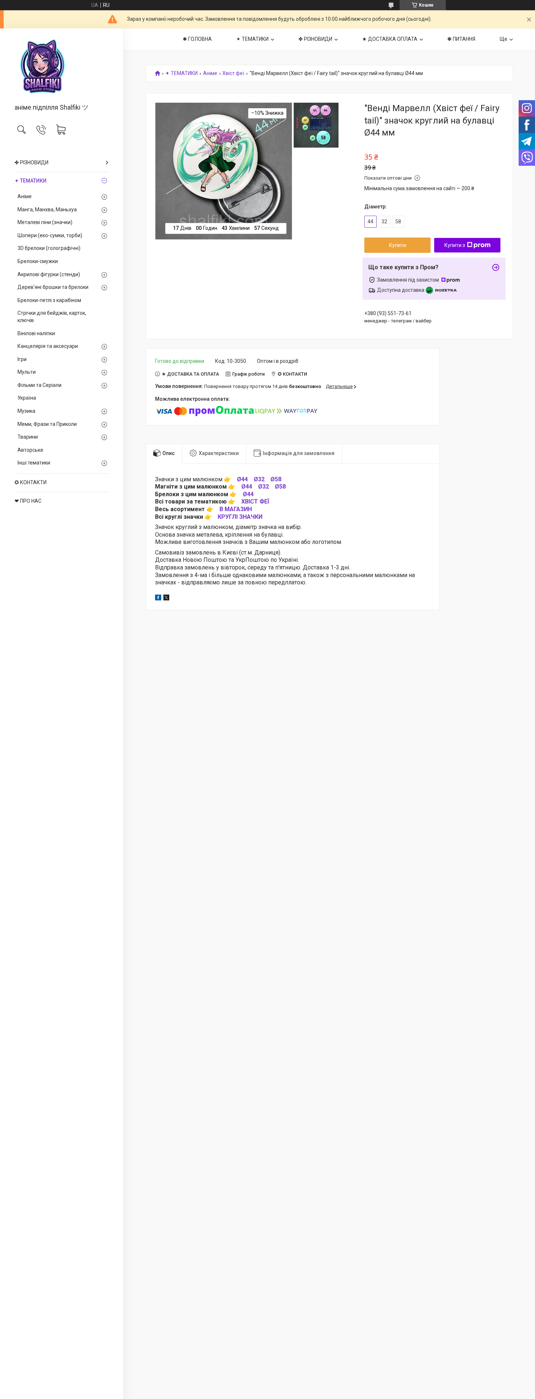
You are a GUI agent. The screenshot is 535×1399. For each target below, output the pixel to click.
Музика (26, 411)
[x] (166, 598)
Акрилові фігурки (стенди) (48, 274)
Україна (26, 398)
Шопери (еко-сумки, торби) (49, 235)
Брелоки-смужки (37, 261)
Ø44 (242, 479)
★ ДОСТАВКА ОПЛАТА (389, 39)
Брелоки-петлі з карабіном (49, 300)
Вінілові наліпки (36, 333)
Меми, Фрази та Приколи (47, 424)
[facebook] (158, 598)
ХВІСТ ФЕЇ (255, 501)
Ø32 (259, 479)
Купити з (454, 245)
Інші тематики (33, 463)
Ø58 (275, 479)
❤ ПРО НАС (28, 501)
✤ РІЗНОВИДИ (31, 162)
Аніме (24, 196)
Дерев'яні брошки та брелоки (52, 287)
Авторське (30, 450)
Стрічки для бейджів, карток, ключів (51, 316)
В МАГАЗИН (235, 509)
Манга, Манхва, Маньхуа (47, 209)
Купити (397, 245)
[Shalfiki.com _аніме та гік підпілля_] (62, 66)
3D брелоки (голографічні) (48, 248)
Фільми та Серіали (39, 385)
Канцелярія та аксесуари (47, 346)
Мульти (26, 372)
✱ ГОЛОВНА (197, 39)
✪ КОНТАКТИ (31, 482)
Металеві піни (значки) (44, 222)
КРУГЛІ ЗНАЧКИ (240, 516)
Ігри (22, 359)
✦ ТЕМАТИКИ (31, 181)
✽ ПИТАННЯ (461, 39)
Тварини (27, 437)
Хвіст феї (233, 73)
